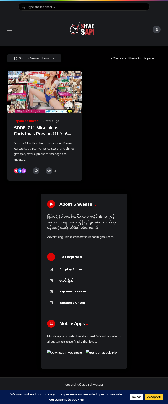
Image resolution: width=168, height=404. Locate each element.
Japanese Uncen (26, 121)
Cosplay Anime (71, 269)
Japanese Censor (73, 291)
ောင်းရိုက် (66, 280)
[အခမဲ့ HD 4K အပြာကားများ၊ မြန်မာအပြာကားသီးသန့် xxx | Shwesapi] (82, 29)
